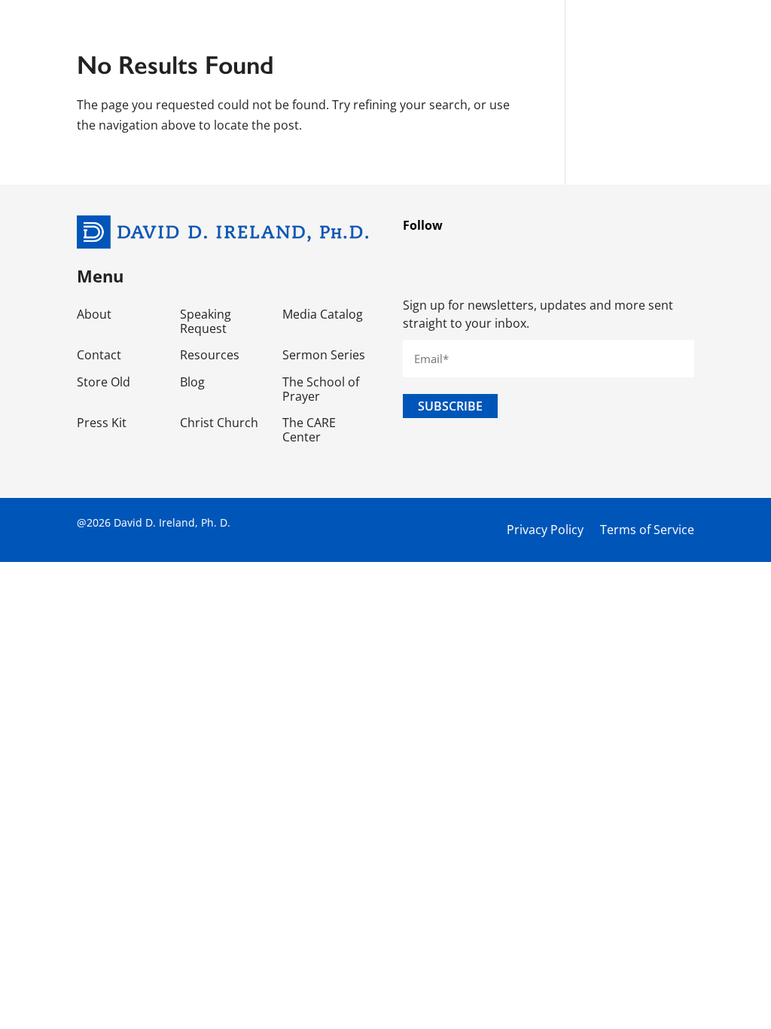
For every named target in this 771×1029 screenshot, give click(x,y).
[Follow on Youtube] (603, 254)
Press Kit (101, 423)
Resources (209, 355)
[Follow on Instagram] (512, 254)
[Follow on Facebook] (422, 254)
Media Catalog (322, 314)
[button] (714, 22)
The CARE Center (309, 430)
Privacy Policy (545, 529)
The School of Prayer (320, 390)
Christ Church (219, 423)
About (94, 314)
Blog (192, 382)
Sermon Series (323, 355)
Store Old (103, 382)
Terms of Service (647, 529)
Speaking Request (205, 322)
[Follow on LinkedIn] (557, 254)
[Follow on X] (467, 254)
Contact (99, 355)
